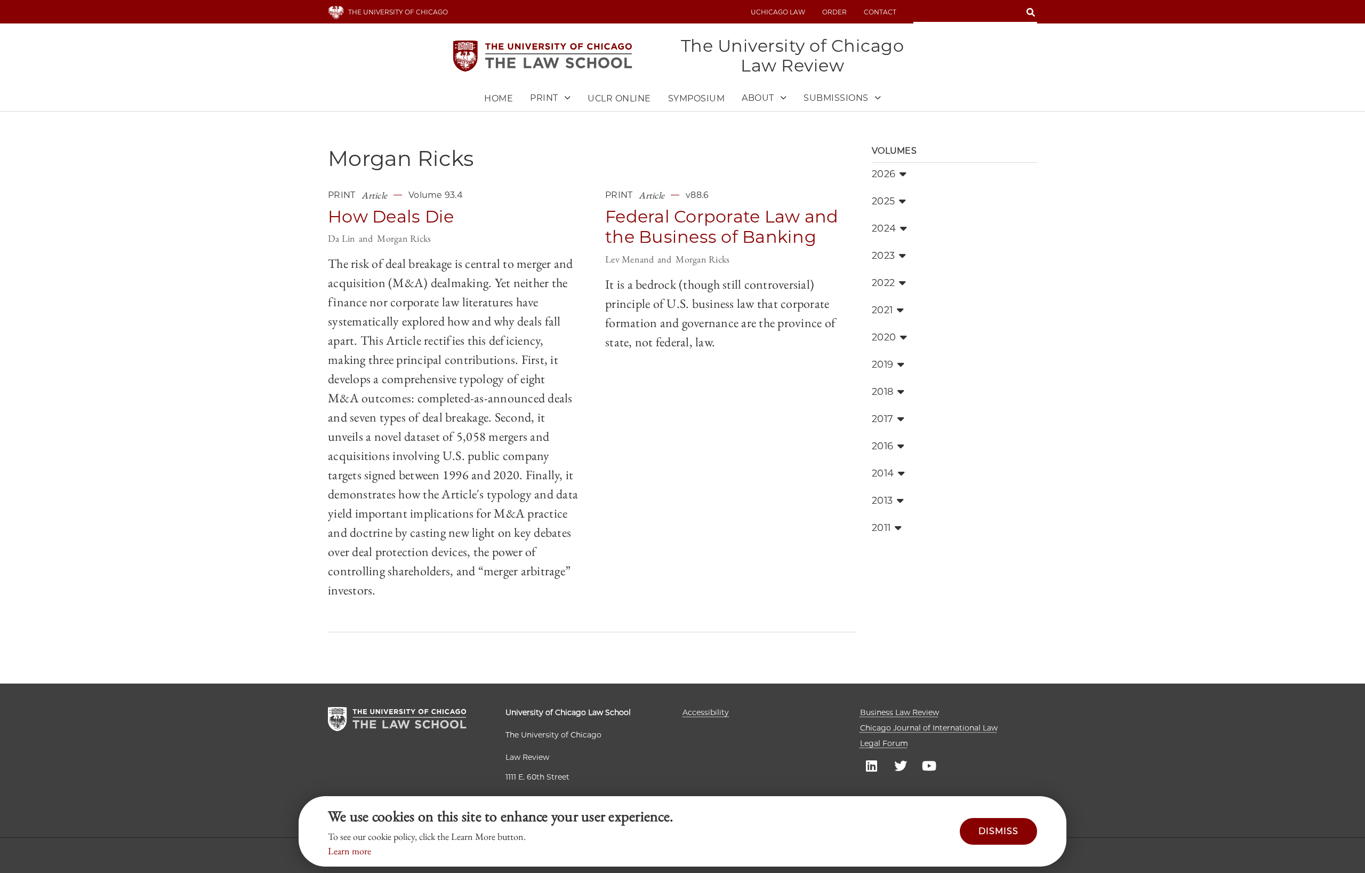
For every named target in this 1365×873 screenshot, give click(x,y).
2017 (882, 419)
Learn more (349, 851)
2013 (882, 500)
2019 (882, 364)
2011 (881, 528)
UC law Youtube (929, 765)
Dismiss (998, 831)
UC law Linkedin (872, 765)
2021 (882, 310)
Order (834, 12)
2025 (883, 201)
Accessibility (705, 712)
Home (498, 98)
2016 (882, 446)
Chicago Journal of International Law (929, 728)
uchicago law (778, 12)
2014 (883, 473)
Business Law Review (899, 712)
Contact (880, 12)
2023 (883, 255)
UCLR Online (619, 98)
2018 (882, 392)
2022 (883, 283)
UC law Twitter (900, 765)
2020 (884, 337)
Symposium (696, 98)
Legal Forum (884, 743)
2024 (884, 228)
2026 (883, 174)
